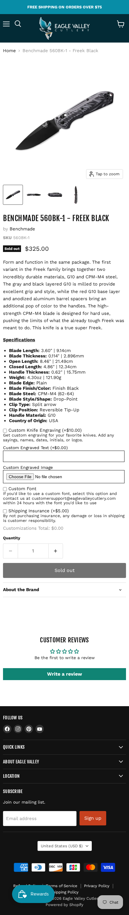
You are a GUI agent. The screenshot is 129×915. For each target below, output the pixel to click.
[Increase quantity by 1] (56, 550)
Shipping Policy (64, 892)
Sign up (92, 818)
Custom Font (22, 488)
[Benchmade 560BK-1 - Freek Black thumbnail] (12, 194)
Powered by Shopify (64, 904)
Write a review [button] (64, 674)
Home (9, 50)
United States (62, 846)
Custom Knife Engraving (45, 430)
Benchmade (22, 229)
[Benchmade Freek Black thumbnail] (76, 194)
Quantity (11, 538)
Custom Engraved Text (35, 447)
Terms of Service (61, 886)
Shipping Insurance (38, 511)
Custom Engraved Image (28, 467)
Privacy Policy (97, 886)
